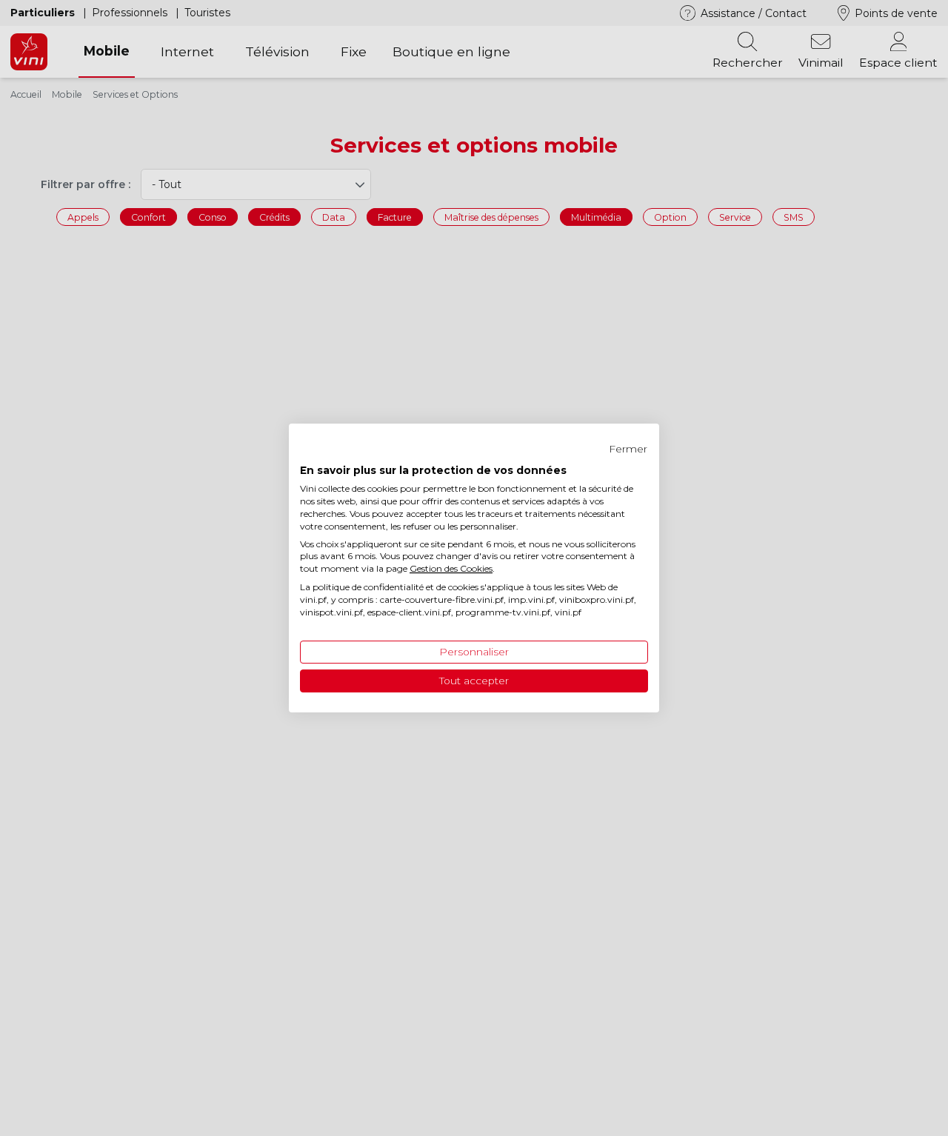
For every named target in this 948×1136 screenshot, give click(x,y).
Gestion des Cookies (451, 568)
